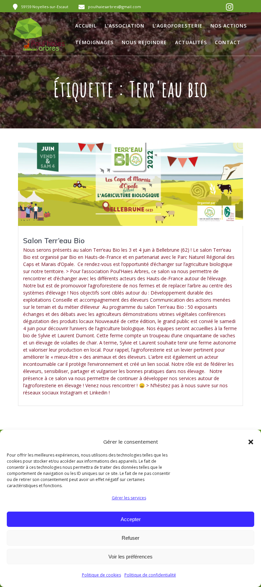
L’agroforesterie (178, 25)
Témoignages (94, 42)
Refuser (130, 538)
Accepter (131, 519)
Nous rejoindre (144, 42)
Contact (228, 42)
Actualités (191, 42)
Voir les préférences (130, 556)
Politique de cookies (101, 575)
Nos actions (228, 25)
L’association (124, 25)
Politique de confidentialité (150, 575)
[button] (250, 442)
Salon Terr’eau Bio (54, 240)
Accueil (86, 25)
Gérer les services (129, 498)
